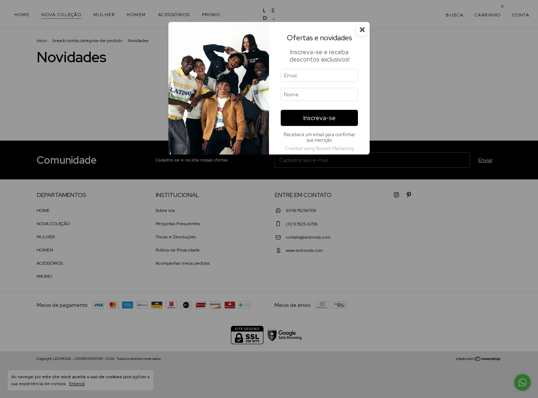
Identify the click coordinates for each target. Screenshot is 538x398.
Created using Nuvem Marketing (319, 148)
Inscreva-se (319, 118)
